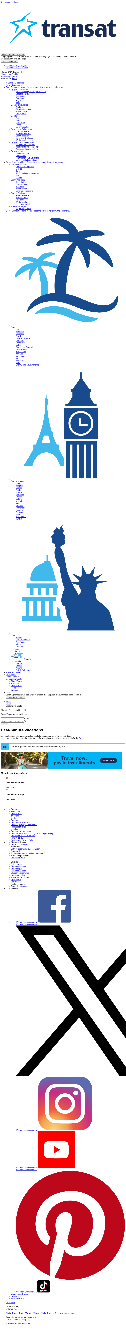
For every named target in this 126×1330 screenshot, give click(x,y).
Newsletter (15, 1296)
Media (13, 818)
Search (4, 724)
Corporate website (14, 679)
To (25, 721)
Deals (35, 162)
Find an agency (12, 677)
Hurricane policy (18, 875)
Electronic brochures (20, 873)
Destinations (38, 211)
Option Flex (16, 880)
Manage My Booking (10, 74)
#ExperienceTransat (19, 1294)
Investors (15, 816)
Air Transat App (17, 1298)
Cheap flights (16, 868)
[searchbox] (17, 692)
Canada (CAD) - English (16, 65)
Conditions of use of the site (23, 836)
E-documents (16, 864)
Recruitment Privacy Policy (22, 840)
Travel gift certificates (20, 877)
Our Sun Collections (19, 844)
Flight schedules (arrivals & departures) (28, 853)
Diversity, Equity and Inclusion (24, 825)
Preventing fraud (18, 858)
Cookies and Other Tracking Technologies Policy (32, 833)
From (26, 719)
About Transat (17, 811)
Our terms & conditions (21, 831)
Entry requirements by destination (25, 849)
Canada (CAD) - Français (17, 68)
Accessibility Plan (18, 827)
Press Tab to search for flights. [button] (14, 714)
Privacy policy (17, 838)
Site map (15, 882)
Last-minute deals (18, 871)
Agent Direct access (19, 886)
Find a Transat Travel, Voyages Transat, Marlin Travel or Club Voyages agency (40, 1313)
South (81, 738)
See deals (10, 787)
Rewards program (9, 76)
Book (34, 87)
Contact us (10, 1303)
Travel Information (14, 672)
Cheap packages (18, 866)
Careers (14, 820)
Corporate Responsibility (21, 822)
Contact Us (11, 675)
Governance (16, 814)
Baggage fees (17, 851)
